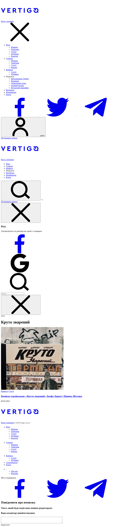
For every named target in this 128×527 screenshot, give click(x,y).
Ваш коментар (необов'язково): (18, 513)
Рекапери (15, 81)
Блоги (8, 94)
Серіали (9, 58)
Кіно (8, 45)
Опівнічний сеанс (18, 83)
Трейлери (15, 49)
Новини (14, 47)
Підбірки (15, 54)
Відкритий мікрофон (20, 88)
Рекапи (14, 67)
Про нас (14, 471)
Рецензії (14, 56)
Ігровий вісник (17, 85)
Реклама (14, 473)
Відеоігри (10, 90)
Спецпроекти (12, 462)
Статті (13, 52)
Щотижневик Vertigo (20, 79)
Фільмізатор (11, 92)
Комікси (9, 70)
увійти (42, 136)
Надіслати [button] (5, 525)
